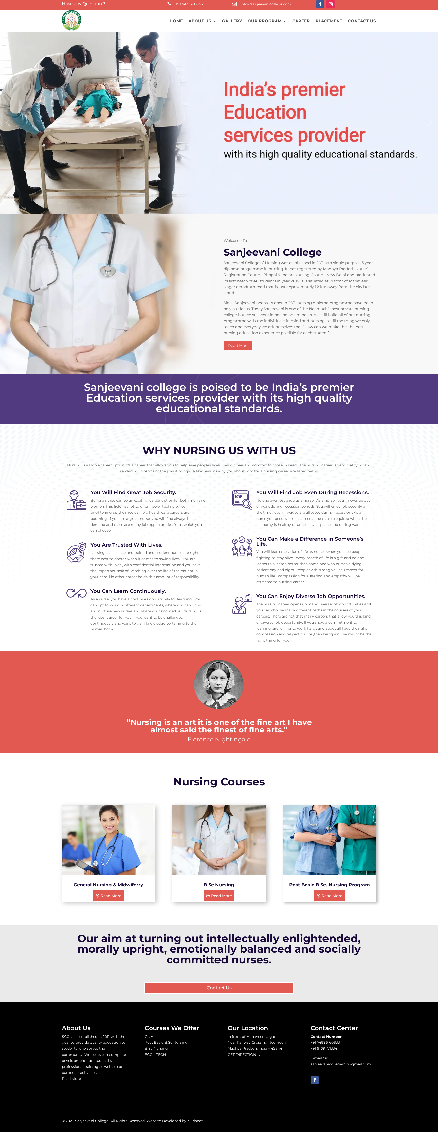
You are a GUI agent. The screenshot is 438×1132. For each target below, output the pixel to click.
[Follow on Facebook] (320, 4)
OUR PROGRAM (265, 20)
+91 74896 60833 (325, 1042)
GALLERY (232, 20)
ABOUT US (200, 20)
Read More (238, 345)
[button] (8, 123)
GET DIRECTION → (244, 1054)
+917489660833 (189, 4)
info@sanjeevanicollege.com (266, 4)
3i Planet (195, 1121)
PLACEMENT (329, 20)
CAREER (301, 20)
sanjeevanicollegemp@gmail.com (341, 1064)
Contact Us (219, 988)
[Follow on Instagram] (330, 4)
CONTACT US (362, 20)
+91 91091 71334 (324, 1048)
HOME (176, 20)
